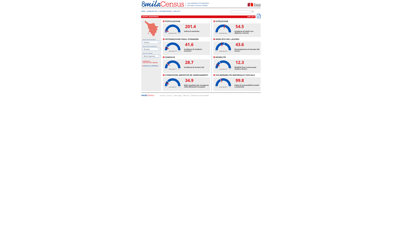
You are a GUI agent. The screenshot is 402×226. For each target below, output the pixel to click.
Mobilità (220, 57)
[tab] (186, 28)
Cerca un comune (148, 53)
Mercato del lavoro (227, 39)
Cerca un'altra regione (149, 39)
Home (143, 11)
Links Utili (176, 11)
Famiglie (170, 57)
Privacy (169, 95)
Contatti (162, 95)
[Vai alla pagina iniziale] (175, 6)
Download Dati (152, 11)
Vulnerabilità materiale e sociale (235, 75)
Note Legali (177, 95)
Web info (186, 95)
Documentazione (165, 11)
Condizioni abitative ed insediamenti (186, 75)
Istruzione (221, 21)
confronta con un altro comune (150, 62)
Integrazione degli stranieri (182, 39)
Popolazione (172, 21)
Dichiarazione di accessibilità (200, 95)
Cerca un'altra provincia (150, 46)
